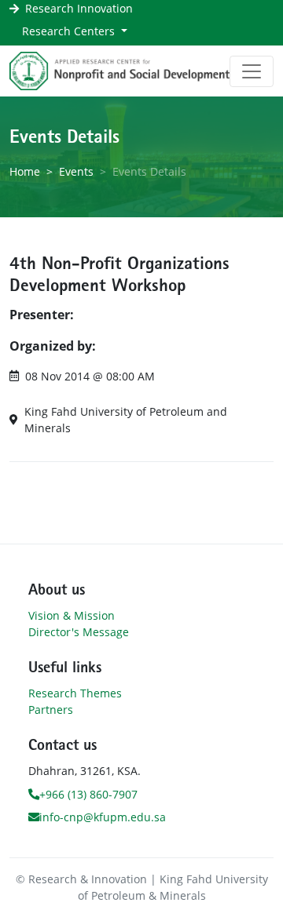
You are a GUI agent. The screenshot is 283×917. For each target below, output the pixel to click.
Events (76, 171)
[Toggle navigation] (252, 71)
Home (24, 171)
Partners (50, 709)
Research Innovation (79, 8)
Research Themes (75, 693)
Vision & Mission (71, 615)
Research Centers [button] (70, 31)
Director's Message (78, 631)
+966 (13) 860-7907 (88, 794)
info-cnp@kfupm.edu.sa (102, 817)
